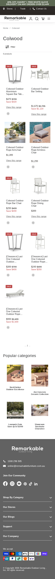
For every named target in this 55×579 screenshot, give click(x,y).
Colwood (16, 28)
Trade (23, 9)
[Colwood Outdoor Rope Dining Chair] (40, 185)
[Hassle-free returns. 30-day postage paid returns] (27, 12)
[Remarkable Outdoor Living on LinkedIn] (35, 484)
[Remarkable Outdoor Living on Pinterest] (25, 484)
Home (5, 28)
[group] (8, 114)
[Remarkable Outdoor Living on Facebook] (5, 484)
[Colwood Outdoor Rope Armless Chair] (40, 132)
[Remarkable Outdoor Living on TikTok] (30, 484)
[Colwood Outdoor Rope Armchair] (15, 132)
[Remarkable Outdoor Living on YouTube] (19, 484)
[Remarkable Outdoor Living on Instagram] (12, 484)
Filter (13, 47)
